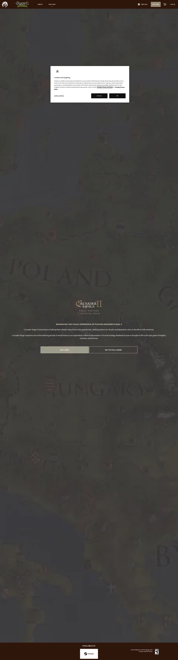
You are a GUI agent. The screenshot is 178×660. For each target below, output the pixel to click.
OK (117, 96)
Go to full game (113, 350)
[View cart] (165, 4)
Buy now (155, 4)
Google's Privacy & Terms (104, 87)
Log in (172, 4)
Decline (99, 96)
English (144, 4)
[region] (89, 84)
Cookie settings (59, 95)
